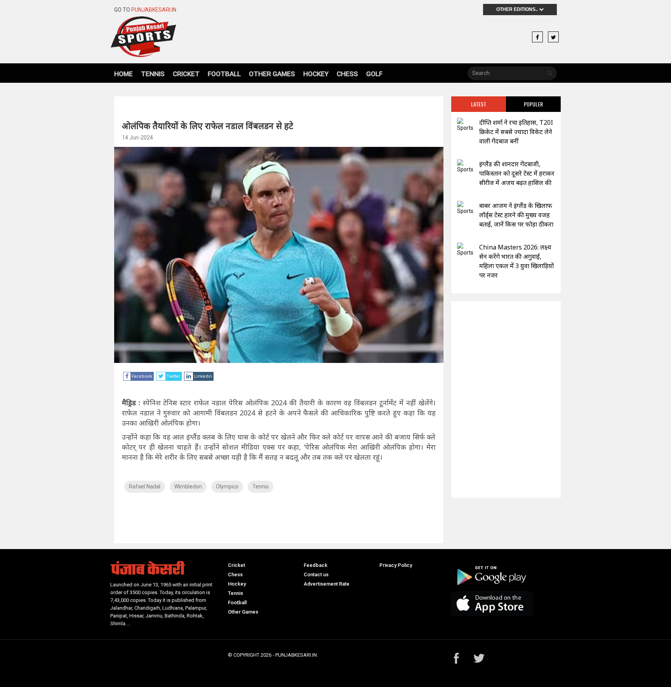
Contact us (316, 574)
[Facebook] (537, 37)
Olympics (227, 486)
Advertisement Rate (326, 584)
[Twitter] (553, 37)
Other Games (272, 74)
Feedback (315, 565)
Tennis (153, 74)
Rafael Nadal (144, 486)
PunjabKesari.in (153, 10)
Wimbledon (188, 486)
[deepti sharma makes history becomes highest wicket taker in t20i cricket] (465, 125)
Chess (347, 74)
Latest (478, 104)
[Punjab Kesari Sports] (165, 37)
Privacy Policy (395, 565)
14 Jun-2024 (137, 137)
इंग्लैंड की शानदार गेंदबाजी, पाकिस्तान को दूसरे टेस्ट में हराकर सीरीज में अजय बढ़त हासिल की (517, 173)
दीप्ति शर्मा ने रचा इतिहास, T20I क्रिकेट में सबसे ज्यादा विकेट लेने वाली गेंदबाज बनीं (516, 131)
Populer (533, 104)
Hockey (316, 74)
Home (123, 74)
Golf (374, 74)
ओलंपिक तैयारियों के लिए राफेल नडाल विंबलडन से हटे (207, 125)
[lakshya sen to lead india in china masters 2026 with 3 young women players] (465, 249)
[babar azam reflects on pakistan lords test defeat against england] (465, 208)
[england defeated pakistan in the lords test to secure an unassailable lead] (465, 166)
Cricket (186, 74)
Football (224, 74)
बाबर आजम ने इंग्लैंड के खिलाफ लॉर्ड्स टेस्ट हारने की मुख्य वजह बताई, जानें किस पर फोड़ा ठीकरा (516, 214)
